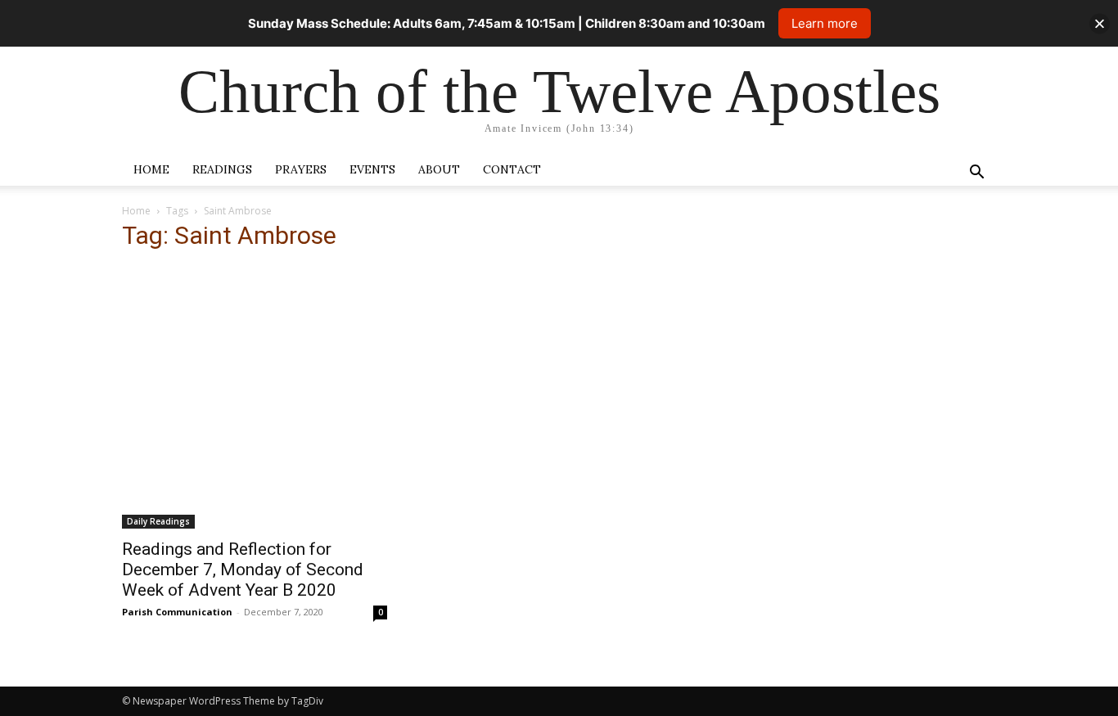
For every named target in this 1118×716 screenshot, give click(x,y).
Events (372, 169)
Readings (222, 169)
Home (151, 169)
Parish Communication (177, 612)
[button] (976, 174)
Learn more (824, 23)
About (439, 169)
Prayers (301, 169)
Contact (512, 169)
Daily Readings (158, 521)
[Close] (1099, 23)
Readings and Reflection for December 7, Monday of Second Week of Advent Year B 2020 (242, 569)
